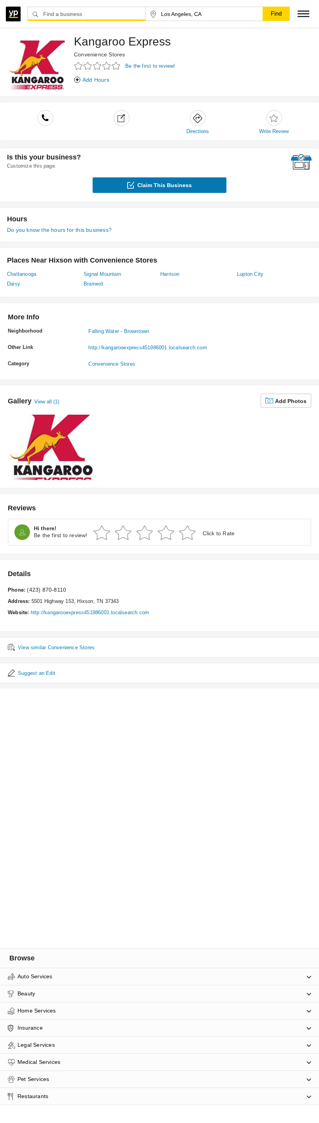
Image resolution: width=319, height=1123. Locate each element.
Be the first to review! (150, 66)
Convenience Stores (99, 54)
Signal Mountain (102, 274)
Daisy (13, 284)
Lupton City (250, 274)
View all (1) (46, 402)
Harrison (170, 274)
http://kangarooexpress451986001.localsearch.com (147, 347)
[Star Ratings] (98, 65)
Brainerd (93, 284)
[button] (303, 14)
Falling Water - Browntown (118, 331)
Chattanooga (21, 274)
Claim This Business (164, 185)
